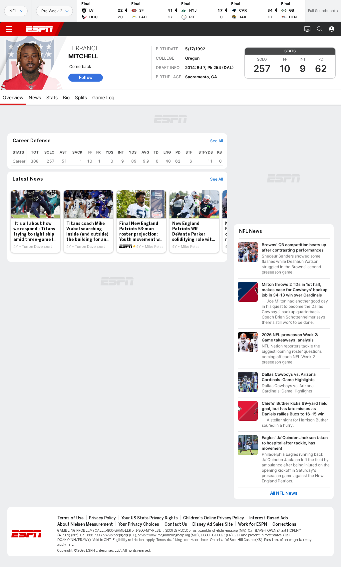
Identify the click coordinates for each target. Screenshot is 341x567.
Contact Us (176, 524)
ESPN (39, 29)
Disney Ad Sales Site (212, 524)
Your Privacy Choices (138, 524)
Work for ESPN (252, 524)
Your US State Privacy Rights (149, 518)
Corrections (284, 524)
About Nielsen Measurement (85, 524)
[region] (125, 157)
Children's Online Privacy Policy (213, 518)
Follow (86, 77)
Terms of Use (70, 518)
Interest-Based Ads (268, 518)
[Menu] (9, 29)
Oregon (192, 58)
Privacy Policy (102, 518)
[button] (319, 29)
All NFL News (283, 493)
